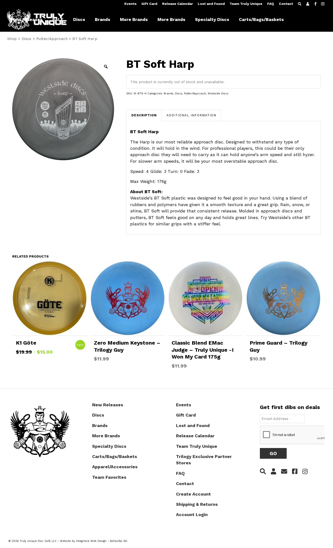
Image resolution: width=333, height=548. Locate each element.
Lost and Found (211, 4)
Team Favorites (109, 477)
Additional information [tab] (191, 115)
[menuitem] (130, 3)
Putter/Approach (195, 93)
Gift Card (149, 4)
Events (130, 4)
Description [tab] (144, 115)
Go (273, 453)
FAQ (270, 4)
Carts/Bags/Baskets (114, 456)
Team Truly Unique (246, 4)
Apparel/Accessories (114, 466)
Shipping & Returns (197, 504)
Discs (178, 93)
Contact (286, 4)
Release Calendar (177, 4)
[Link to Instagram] (322, 3)
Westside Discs (218, 93)
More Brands (106, 435)
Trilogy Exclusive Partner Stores (204, 459)
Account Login (192, 514)
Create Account (193, 494)
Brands (168, 93)
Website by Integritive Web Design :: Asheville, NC (93, 541)
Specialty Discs (109, 446)
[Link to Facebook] (315, 3)
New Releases (107, 404)
